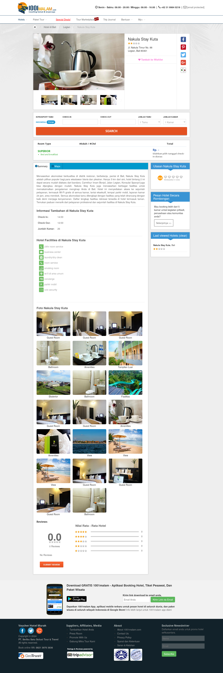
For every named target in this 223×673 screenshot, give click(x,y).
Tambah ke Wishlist (152, 59)
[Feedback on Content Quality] (183, 70)
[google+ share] (183, 62)
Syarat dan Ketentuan (128, 641)
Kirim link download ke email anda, (142, 595)
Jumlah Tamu (144, 117)
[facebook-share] (183, 39)
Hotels (21, 19)
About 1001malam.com (129, 629)
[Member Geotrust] (30, 654)
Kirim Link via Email (163, 599)
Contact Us (123, 633)
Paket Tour (39, 19)
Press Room (76, 633)
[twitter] (31, 632)
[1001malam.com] (36, 7)
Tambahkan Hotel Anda (82, 629)
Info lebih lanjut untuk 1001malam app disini (149, 609)
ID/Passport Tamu (44, 117)
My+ (140, 19)
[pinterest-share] (183, 47)
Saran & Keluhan (126, 645)
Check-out (105, 117)
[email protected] (195, 7)
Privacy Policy (124, 637)
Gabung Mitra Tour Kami (82, 641)
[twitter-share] (183, 54)
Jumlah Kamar (170, 117)
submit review (51, 564)
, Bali (164, 245)
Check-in (67, 117)
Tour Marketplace (85, 19)
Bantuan (126, 19)
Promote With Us (78, 637)
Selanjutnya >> (163, 223)
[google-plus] (39, 632)
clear (183, 235)
